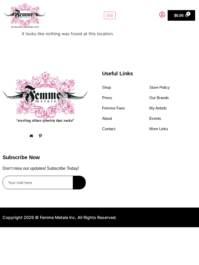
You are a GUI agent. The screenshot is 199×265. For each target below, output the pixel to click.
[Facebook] (6, 135)
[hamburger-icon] (110, 15)
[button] (151, 15)
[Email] (34, 135)
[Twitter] (25, 135)
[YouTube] (52, 135)
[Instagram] (15, 135)
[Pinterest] (43, 135)
